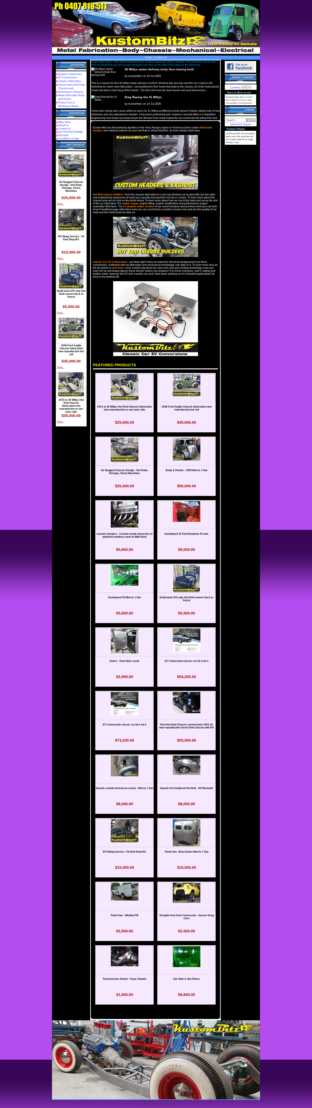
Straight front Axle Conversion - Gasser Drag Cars (186, 917)
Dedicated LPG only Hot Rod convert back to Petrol (71, 294)
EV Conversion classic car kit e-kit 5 (124, 724)
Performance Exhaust (70, 91)
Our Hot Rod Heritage (70, 131)
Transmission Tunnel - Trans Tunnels (124, 978)
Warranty (63, 135)
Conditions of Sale (68, 138)
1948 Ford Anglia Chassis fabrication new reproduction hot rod (71, 350)
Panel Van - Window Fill (124, 915)
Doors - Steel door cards (124, 661)
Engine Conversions (70, 74)
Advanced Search (240, 124)
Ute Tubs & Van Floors (186, 978)
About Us (63, 125)
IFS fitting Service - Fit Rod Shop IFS (71, 238)
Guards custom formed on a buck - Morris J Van (124, 788)
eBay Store (64, 122)
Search (250, 120)
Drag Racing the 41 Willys (143, 97)
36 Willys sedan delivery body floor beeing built (159, 69)
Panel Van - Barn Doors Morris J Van (186, 851)
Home (148, 57)
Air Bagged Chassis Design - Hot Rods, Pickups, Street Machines (71, 186)
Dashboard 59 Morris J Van (124, 597)
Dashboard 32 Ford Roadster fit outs (186, 533)
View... (60, 203)
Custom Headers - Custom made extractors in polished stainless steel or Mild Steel (124, 535)
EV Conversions (67, 77)
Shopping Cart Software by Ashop (156, 1103)
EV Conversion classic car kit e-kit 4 (186, 661)
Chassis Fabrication (69, 81)
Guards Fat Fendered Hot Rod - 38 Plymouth (186, 788)
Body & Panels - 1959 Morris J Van (186, 470)
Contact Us (160, 57)
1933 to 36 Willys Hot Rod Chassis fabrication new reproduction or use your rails (71, 405)
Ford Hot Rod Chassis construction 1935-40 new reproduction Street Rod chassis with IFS (186, 726)
